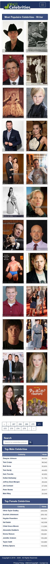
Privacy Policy (18, 563)
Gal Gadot (7, 522)
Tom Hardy (7, 470)
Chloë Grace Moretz (11, 526)
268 (20, 424)
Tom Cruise (7, 462)
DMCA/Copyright (31, 563)
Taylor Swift (7, 542)
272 (5, 428)
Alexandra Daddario (11, 530)
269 (26, 424)
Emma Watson (8, 534)
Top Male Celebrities (16, 449)
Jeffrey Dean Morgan (11, 482)
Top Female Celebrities (17, 501)
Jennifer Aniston (9, 538)
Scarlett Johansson (10, 514)
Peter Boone (8, 489)
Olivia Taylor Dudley (11, 510)
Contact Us (44, 563)
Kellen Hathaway (9, 478)
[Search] (30, 442)
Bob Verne (7, 466)
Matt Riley (7, 493)
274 (18, 428)
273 (11, 428)
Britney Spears (9, 545)
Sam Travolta (8, 474)
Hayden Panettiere (10, 518)
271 (39, 424)
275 (24, 428)
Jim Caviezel (8, 485)
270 (33, 424)
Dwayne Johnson (10, 458)
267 (13, 424)
